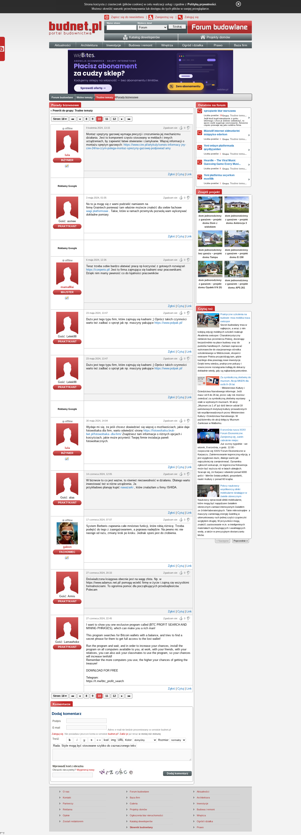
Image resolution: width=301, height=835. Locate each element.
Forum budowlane (62, 97)
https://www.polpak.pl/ (168, 322)
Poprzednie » (241, 540)
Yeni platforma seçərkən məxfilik (219, 177)
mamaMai (67, 287)
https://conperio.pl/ (98, 269)
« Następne (222, 540)
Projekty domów (138, 809)
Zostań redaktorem (73, 821)
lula (67, 155)
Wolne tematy (85, 97)
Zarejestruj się (164, 17)
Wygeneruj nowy (86, 769)
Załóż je (124, 734)
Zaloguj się (192, 17)
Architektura (203, 797)
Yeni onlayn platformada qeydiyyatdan (219, 147)
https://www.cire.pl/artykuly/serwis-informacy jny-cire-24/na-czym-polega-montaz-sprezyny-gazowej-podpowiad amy (136, 146)
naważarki (127, 487)
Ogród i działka (205, 821)
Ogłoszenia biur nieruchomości (146, 815)
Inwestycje (202, 803)
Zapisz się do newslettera (127, 17)
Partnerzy (68, 803)
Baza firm (135, 797)
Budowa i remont (206, 809)
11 (106, 119)
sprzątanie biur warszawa (220, 110)
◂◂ (72, 119)
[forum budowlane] (220, 27)
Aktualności (203, 791)
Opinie (66, 815)
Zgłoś (171, 174)
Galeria (133, 803)
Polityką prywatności (202, 4)
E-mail (56, 727)
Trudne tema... (238, 115)
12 (114, 119)
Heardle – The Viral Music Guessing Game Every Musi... (222, 162)
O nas (66, 791)
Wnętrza (201, 815)
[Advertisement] (138, 185)
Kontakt (67, 797)
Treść (55, 738)
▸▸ (128, 119)
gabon (67, 547)
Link (189, 174)
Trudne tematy (104, 97)
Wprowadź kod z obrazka (68, 766)
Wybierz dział (144, 23)
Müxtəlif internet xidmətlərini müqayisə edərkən (222, 132)
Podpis (56, 721)
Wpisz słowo (113, 23)
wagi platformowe (97, 211)
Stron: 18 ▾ (60, 119)
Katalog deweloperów (141, 821)
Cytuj (180, 174)
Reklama (67, 809)
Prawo (200, 827)
